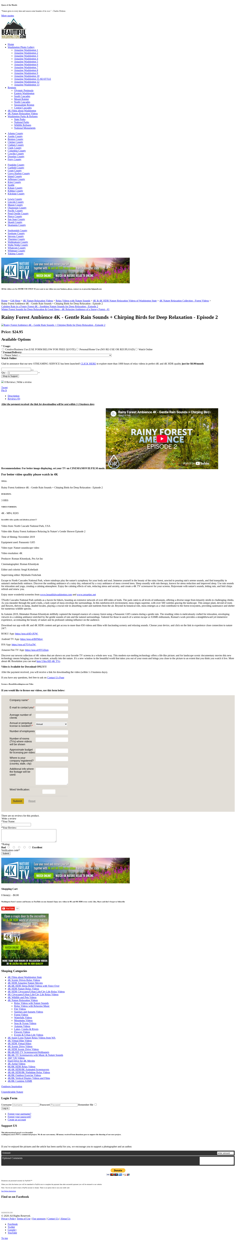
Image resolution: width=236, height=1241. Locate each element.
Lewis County (15, 199)
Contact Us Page (55, 677)
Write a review (24, 382)
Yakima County (16, 253)
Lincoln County (16, 202)
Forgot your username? (19, 1113)
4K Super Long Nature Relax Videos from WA (32, 1037)
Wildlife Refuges (22, 125)
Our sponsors (39, 1218)
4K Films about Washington (22, 110)
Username (6, 1104)
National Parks (21, 122)
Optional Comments (12, 1158)
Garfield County (16, 167)
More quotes (7, 15)
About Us (65, 1218)
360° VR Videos (16, 1058)
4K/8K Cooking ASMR (20, 1081)
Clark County (15, 147)
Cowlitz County (16, 153)
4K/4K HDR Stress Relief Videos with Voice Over (33, 985)
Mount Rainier (21, 99)
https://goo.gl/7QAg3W (24, 644)
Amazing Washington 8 (26, 70)
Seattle (11, 185)
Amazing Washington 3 (26, 55)
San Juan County (16, 219)
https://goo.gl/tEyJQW (26, 633)
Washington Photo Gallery (21, 47)
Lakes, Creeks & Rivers (26, 1029)
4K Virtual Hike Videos (20, 1040)
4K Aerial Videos (16, 1063)
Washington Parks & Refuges (23, 116)
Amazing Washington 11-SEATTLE (32, 79)
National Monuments (24, 128)
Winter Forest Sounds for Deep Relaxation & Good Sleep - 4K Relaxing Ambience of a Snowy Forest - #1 (55, 309)
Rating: (5, 844)
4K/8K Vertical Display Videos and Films (29, 1078)
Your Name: (8, 821)
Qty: (3, 372)
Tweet (4, 387)
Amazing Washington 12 (26, 81)
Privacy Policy (8, 1218)
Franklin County (16, 164)
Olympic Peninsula (23, 90)
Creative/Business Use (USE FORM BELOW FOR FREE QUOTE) (40, 349)
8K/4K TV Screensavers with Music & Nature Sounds (35, 1055)
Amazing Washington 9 (26, 73)
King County (14, 182)
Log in (5, 1108)
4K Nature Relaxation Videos (23, 113)
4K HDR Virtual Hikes (19, 1043)
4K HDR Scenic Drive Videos (23, 1049)
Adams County (15, 133)
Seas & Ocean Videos (25, 1023)
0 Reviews (9, 382)
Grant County (15, 170)
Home (11, 44)
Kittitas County (15, 190)
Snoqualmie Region (24, 105)
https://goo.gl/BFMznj (31, 639)
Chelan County (15, 142)
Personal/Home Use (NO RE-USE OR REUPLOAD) (107, 349)
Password (45, 1104)
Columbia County (17, 150)
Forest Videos (21, 1014)
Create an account (17, 1119)
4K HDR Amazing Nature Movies (25, 983)
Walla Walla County (18, 245)
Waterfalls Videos (23, 1017)
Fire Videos (20, 1009)
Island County (15, 176)
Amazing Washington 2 (26, 53)
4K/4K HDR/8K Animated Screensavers (28, 1069)
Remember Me (86, 1104)
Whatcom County (17, 247)
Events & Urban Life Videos (28, 1034)
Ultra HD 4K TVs (50, 661)
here (39, 661)
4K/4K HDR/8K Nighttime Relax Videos (29, 1072)
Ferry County (14, 159)
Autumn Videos (22, 1026)
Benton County (15, 139)
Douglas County (16, 156)
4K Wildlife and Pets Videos (22, 997)
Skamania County (17, 225)
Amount (6, 1152)
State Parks (19, 119)
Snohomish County (17, 230)
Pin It (4, 390)
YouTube (12, 1232)
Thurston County (16, 239)
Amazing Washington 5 (26, 61)
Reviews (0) (14, 398)
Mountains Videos (23, 1020)
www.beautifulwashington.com (56, 594)
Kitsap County (15, 188)
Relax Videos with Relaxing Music (32, 1006)
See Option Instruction (8, 1191)
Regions (12, 87)
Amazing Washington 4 (26, 58)
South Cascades (22, 96)
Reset (31, 801)
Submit (17, 801)
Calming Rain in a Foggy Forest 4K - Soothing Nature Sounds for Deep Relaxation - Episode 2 (49, 306)
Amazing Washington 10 (26, 76)
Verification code (10, 850)
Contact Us (53, 1218)
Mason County (15, 204)
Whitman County (16, 250)
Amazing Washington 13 (26, 84)
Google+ (12, 1230)
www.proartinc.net (86, 594)
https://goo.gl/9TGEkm (36, 650)
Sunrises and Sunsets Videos (28, 1011)
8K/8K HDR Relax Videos (21, 1066)
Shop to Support (10, 376)
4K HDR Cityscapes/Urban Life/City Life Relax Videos (36, 991)
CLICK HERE (88, 363)
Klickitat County (16, 193)
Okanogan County (17, 207)
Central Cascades (23, 107)
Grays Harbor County (19, 173)
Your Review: (9, 827)
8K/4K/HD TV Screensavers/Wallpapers (28, 1052)
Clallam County (16, 145)
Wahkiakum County (18, 242)
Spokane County (16, 233)
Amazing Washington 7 (26, 67)
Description (13, 395)
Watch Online (145, 349)
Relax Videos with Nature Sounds (31, 1003)
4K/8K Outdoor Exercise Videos (24, 1075)
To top (4, 1238)
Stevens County (16, 236)
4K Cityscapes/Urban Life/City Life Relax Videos (33, 994)
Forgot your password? (19, 1116)
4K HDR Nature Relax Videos (23, 988)
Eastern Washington (24, 93)
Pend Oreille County (18, 213)
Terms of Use (23, 1218)
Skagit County (15, 222)
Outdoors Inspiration (11, 1086)
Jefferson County (16, 179)
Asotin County (15, 136)
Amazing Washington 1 (26, 50)
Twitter (11, 1227)
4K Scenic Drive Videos (20, 1046)
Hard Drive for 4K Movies (21, 1060)
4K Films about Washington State (25, 977)
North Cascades (22, 102)
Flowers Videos (22, 1032)
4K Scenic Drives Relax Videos (24, 980)
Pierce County (15, 216)
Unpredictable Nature (12, 1092)
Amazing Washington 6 (26, 64)
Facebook (13, 1224)
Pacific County (15, 210)
